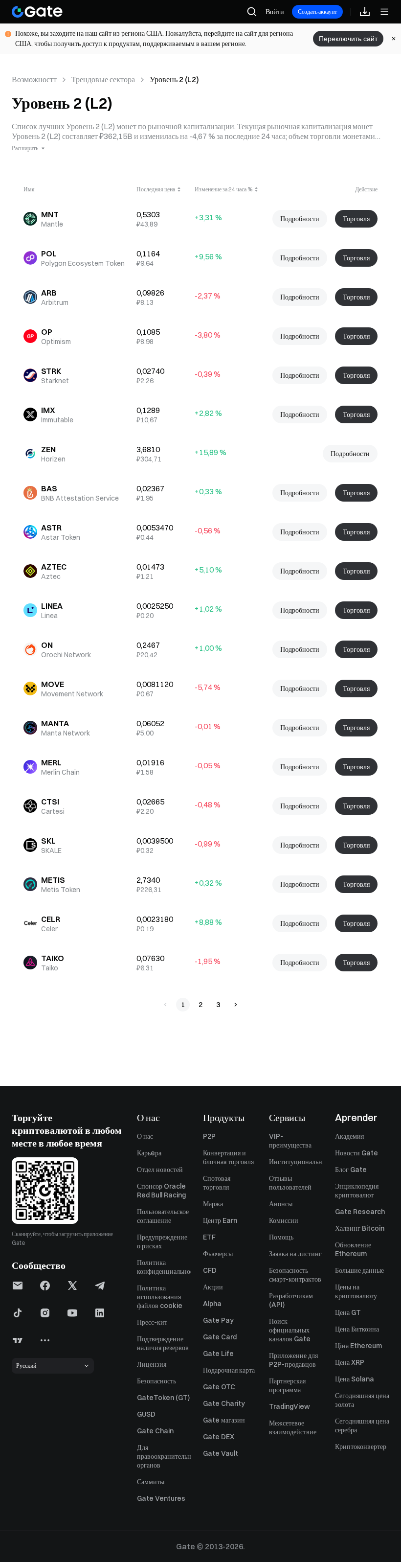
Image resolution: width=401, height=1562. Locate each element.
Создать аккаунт (317, 11)
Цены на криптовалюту (356, 1291)
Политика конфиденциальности (164, 1267)
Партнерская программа (287, 1385)
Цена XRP (349, 1362)
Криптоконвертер (360, 1446)
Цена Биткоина (357, 1329)
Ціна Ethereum (358, 1345)
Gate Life (218, 1353)
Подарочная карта (229, 1370)
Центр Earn (220, 1220)
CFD (210, 1270)
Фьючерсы (218, 1253)
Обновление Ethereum (353, 1249)
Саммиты (150, 1481)
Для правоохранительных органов (164, 1456)
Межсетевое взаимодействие (292, 1427)
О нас (145, 1136)
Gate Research (360, 1211)
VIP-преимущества (290, 1140)
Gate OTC (219, 1386)
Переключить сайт (348, 39)
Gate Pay (218, 1320)
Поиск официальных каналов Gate (290, 1330)
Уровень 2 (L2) (174, 79)
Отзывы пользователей (290, 1183)
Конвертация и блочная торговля (228, 1157)
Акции (213, 1287)
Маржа (213, 1203)
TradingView (289, 1406)
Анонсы (280, 1203)
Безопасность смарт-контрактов (295, 1275)
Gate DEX (218, 1436)
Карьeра (149, 1153)
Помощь (281, 1237)
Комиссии (283, 1220)
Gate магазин (224, 1420)
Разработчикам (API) (291, 1300)
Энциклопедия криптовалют (357, 1190)
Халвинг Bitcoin (359, 1228)
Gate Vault (220, 1453)
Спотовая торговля (216, 1183)
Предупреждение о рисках (162, 1241)
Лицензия (151, 1364)
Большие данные (359, 1270)
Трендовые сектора (103, 79)
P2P (209, 1136)
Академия (349, 1136)
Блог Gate (351, 1169)
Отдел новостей (160, 1169)
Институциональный (296, 1161)
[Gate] (37, 12)
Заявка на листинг (295, 1253)
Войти (275, 12)
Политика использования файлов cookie (159, 1297)
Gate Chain (155, 1430)
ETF (209, 1237)
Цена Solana (354, 1379)
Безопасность (156, 1381)
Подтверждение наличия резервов (163, 1343)
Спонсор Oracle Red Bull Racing (161, 1190)
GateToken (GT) (163, 1397)
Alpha (212, 1303)
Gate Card (220, 1336)
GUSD (146, 1414)
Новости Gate (356, 1153)
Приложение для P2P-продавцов (293, 1360)
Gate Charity (224, 1403)
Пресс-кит (152, 1322)
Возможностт (34, 79)
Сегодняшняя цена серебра (362, 1425)
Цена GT (348, 1312)
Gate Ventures (161, 1498)
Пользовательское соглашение (163, 1216)
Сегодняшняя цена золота (362, 1400)
